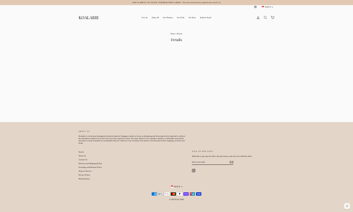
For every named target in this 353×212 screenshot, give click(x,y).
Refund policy (84, 179)
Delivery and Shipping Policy (90, 164)
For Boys (192, 17)
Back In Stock (205, 17)
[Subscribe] (231, 162)
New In (145, 17)
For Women (168, 17)
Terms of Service (85, 171)
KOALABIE (89, 17)
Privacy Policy (84, 175)
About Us (82, 156)
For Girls (180, 17)
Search (81, 152)
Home (173, 34)
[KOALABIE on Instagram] (193, 170)
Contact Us (83, 160)
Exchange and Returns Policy (90, 167)
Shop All (155, 17)
